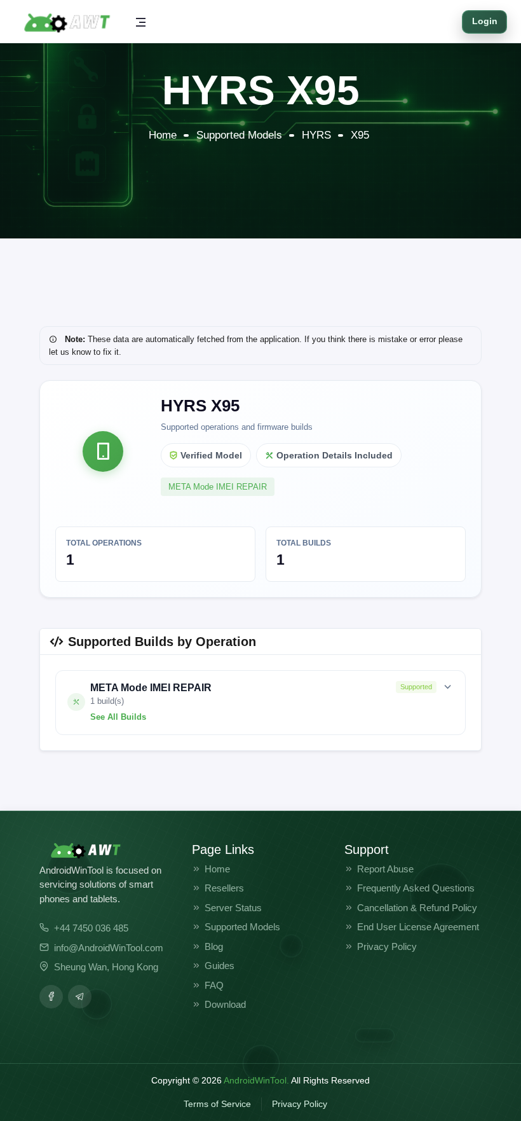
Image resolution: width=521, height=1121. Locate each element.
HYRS (316, 135)
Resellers (224, 888)
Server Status (233, 907)
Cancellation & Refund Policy (417, 907)
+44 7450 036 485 (91, 928)
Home (163, 135)
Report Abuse (385, 868)
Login (484, 21)
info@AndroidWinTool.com (108, 947)
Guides (219, 965)
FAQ (214, 985)
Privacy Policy (387, 946)
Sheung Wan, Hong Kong (106, 966)
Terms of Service (217, 1104)
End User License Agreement (418, 926)
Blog (214, 946)
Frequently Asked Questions (416, 888)
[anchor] (51, 996)
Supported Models (239, 135)
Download (225, 1004)
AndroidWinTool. (256, 1080)
